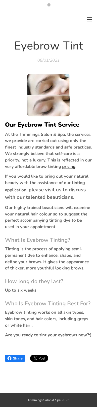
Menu (90, 19)
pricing (68, 166)
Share (18, 358)
